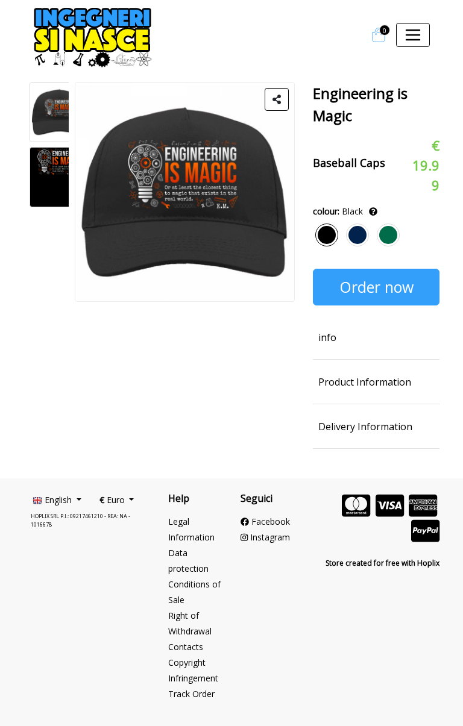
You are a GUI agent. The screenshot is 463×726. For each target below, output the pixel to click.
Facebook (269, 521)
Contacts (185, 646)
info (327, 337)
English (58, 499)
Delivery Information (365, 426)
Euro (113, 499)
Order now (376, 287)
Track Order (191, 693)
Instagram (269, 537)
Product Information (364, 382)
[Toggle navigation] (413, 35)
